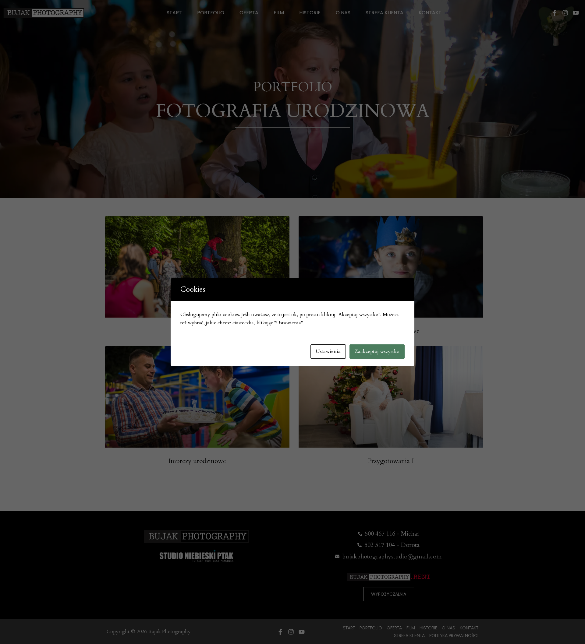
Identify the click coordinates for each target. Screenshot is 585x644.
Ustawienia (328, 351)
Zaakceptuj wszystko (377, 351)
